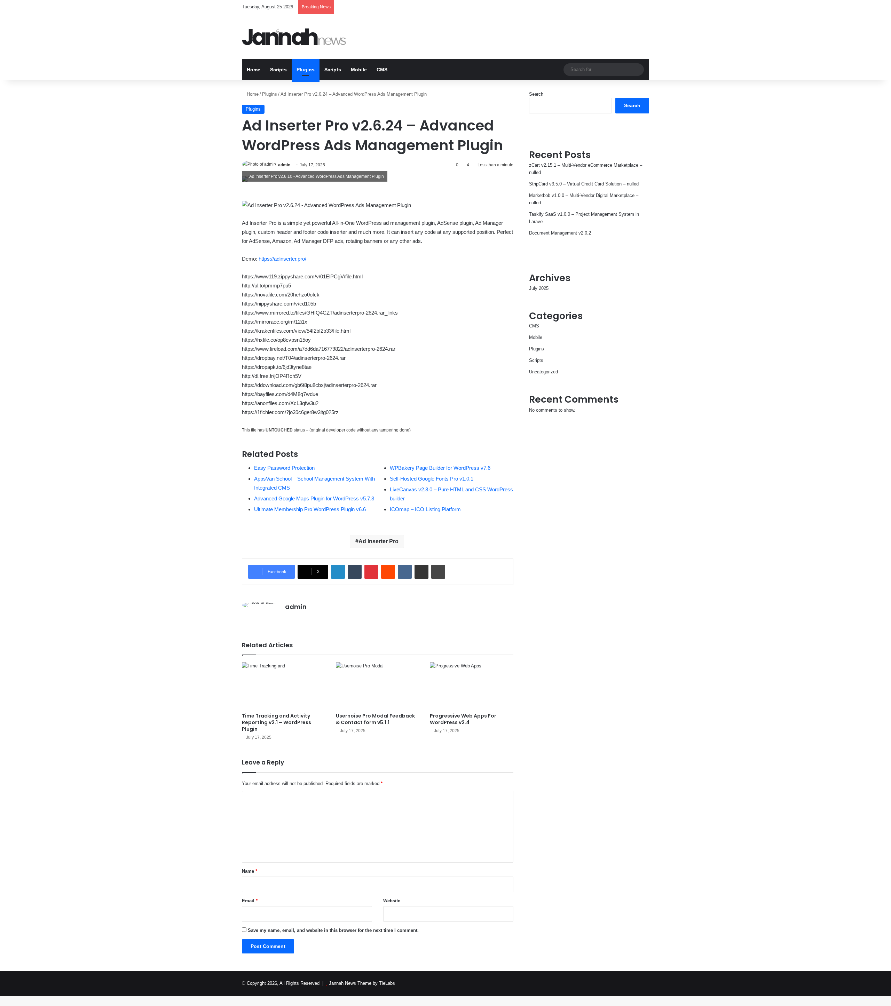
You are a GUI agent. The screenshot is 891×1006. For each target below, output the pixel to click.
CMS (382, 69)
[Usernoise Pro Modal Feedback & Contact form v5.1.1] (377, 685)
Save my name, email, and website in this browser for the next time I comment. (333, 930)
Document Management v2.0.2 (560, 233)
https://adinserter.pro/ (282, 259)
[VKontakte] (405, 572)
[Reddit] (388, 572)
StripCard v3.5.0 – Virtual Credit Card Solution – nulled (584, 184)
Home (253, 69)
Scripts (278, 69)
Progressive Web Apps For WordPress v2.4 (463, 719)
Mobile (359, 69)
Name (249, 871)
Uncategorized (543, 371)
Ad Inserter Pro (378, 541)
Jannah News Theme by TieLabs (362, 983)
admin (284, 165)
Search (536, 94)
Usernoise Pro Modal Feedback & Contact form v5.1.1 (375, 719)
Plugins (306, 69)
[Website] (289, 619)
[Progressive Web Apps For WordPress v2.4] (471, 685)
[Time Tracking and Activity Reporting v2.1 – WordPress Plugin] (283, 685)
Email (250, 900)
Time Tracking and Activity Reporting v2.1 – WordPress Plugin (276, 722)
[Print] (438, 572)
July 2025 (539, 288)
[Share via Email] (421, 572)
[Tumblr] (355, 572)
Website (391, 900)
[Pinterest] (371, 572)
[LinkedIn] (338, 572)
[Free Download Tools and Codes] (294, 36)
